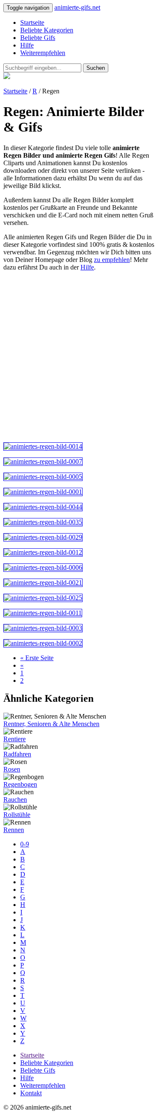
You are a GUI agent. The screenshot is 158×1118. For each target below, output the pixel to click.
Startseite (32, 22)
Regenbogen (20, 784)
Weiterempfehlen (42, 52)
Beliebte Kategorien (46, 30)
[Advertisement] (79, 357)
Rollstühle (16, 814)
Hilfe (27, 45)
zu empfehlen (112, 259)
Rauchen (15, 799)
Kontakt (31, 1093)
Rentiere (14, 739)
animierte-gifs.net (77, 7)
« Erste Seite (37, 657)
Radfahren (17, 754)
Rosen (11, 769)
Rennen (13, 829)
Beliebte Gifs (37, 37)
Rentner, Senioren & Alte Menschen (51, 723)
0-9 (24, 844)
